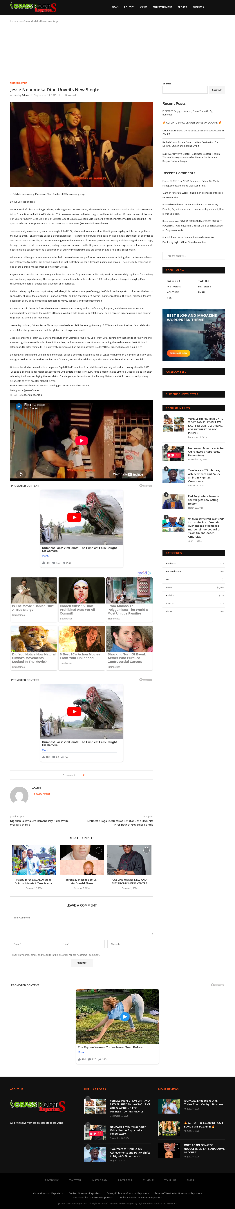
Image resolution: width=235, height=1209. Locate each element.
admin (25, 95)
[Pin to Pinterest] (97, 775)
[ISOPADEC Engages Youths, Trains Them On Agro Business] (169, 1106)
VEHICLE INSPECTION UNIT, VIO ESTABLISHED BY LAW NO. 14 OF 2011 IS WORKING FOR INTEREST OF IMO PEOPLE (205, 425)
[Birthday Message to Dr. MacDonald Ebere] (82, 860)
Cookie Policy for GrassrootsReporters (140, 1197)
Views (143, 7)
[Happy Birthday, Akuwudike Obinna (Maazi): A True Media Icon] (34, 860)
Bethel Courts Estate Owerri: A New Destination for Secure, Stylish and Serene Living (190, 144)
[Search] (216, 7)
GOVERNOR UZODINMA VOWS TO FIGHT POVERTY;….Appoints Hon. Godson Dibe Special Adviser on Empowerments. (193, 225)
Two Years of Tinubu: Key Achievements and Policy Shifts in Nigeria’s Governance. (204, 476)
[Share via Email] (101, 775)
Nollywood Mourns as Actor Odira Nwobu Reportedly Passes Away (206, 452)
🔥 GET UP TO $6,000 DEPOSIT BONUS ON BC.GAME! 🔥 (192, 122)
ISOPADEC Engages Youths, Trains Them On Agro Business (203, 1102)
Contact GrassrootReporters (85, 1193)
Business (198, 7)
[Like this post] (86, 775)
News (115, 7)
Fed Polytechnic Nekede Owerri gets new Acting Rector (203, 500)
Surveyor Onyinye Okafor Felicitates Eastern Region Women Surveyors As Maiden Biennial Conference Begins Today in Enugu (191, 157)
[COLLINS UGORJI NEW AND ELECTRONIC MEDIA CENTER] (129, 860)
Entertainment (162, 7)
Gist (195, 579)
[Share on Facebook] (90, 775)
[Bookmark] (223, 7)
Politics (129, 7)
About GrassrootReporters (48, 1193)
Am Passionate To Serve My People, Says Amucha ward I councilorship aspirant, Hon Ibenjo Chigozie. (193, 209)
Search (166, 83)
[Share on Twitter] (94, 775)
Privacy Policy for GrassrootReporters (128, 1193)
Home (13, 21)
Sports (182, 7)
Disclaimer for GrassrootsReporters (93, 1197)
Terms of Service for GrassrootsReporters (178, 1193)
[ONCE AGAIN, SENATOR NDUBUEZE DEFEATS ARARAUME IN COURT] (169, 1150)
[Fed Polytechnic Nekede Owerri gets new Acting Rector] (173, 501)
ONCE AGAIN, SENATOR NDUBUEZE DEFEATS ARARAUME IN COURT (204, 1148)
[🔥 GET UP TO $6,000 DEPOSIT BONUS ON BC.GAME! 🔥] (169, 1128)
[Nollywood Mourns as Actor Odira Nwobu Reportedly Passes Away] (173, 453)
